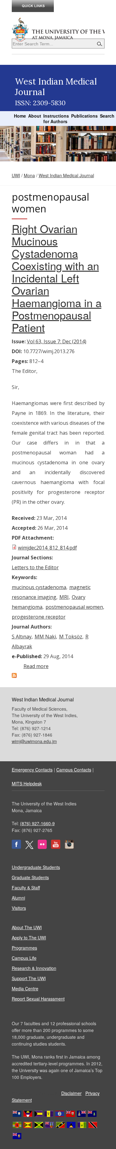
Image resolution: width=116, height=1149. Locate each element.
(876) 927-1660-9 (37, 823)
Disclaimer (71, 1093)
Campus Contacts (73, 770)
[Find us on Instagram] (69, 847)
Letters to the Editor (35, 567)
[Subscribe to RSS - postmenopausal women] (14, 676)
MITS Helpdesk (27, 783)
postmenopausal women (74, 607)
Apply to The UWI (29, 937)
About (34, 116)
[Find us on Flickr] (42, 847)
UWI (16, 175)
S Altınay (22, 636)
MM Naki (45, 636)
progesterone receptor (39, 616)
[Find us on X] (29, 847)
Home (20, 116)
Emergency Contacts (32, 770)
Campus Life (24, 958)
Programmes (24, 948)
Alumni (18, 898)
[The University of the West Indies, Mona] (58, 29)
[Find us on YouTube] (55, 847)
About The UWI (27, 927)
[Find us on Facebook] (16, 847)
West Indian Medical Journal (66, 175)
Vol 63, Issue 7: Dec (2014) (56, 341)
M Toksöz (70, 636)
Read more (36, 666)
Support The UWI (29, 978)
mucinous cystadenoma (39, 587)
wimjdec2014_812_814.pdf (47, 547)
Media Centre (25, 988)
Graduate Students (30, 877)
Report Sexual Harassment (38, 999)
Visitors (19, 908)
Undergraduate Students (36, 867)
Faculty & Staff (26, 887)
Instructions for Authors (56, 118)
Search (107, 116)
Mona (29, 175)
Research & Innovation (34, 968)
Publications (84, 116)
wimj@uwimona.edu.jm (34, 741)
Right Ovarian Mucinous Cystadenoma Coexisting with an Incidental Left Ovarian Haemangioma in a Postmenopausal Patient (56, 278)
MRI (64, 597)
